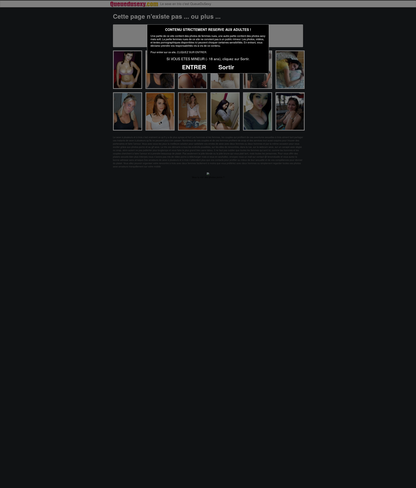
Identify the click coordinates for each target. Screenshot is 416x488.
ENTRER (194, 67)
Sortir (226, 67)
